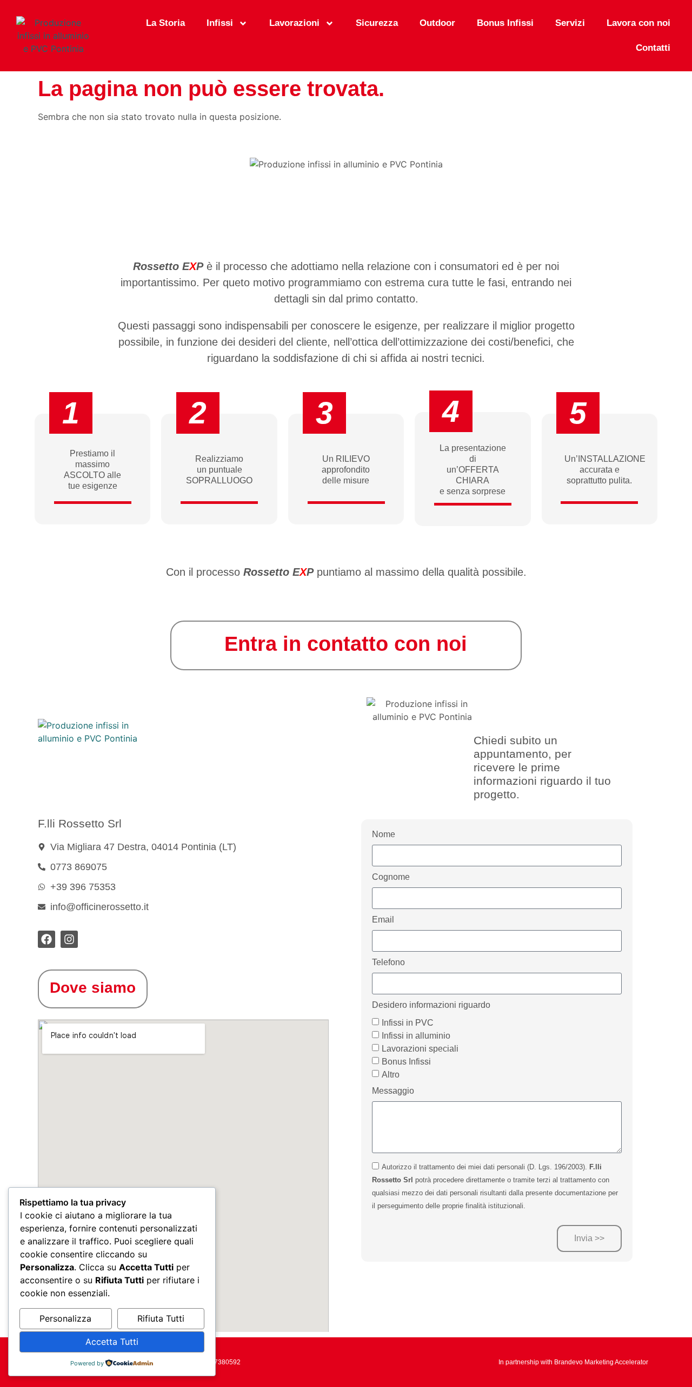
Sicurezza (377, 23)
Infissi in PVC (408, 1022)
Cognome (391, 877)
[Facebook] (46, 939)
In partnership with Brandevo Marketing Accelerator (573, 1362)
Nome (383, 834)
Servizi (570, 23)
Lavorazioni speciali (420, 1048)
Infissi (220, 23)
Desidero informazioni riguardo (431, 1005)
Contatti (653, 48)
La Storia (165, 23)
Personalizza (65, 1318)
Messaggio (393, 1091)
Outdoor (437, 23)
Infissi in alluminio (416, 1035)
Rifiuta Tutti (160, 1318)
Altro (391, 1074)
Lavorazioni (294, 23)
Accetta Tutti (111, 1341)
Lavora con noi (638, 23)
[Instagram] (69, 939)
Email (383, 919)
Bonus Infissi (505, 23)
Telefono (388, 962)
